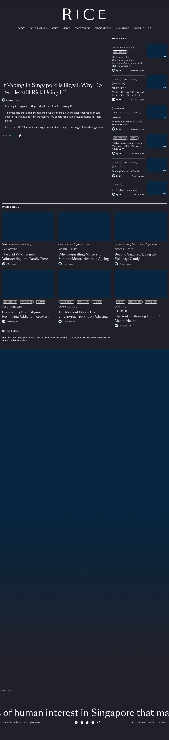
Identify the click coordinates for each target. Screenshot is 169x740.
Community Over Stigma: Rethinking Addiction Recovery (25, 314)
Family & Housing (10, 244)
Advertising (122, 28)
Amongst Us (9, 249)
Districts (116, 117)
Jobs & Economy (120, 52)
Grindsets (121, 311)
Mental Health (130, 79)
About (152, 722)
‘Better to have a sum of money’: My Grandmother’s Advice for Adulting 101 (128, 146)
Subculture (118, 166)
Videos (66, 28)
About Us (139, 28)
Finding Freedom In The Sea (126, 171)
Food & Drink (118, 108)
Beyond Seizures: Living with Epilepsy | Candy (136, 256)
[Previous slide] (3, 690)
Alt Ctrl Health (119, 88)
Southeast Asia (38, 28)
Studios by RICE (103, 28)
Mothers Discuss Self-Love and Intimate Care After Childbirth (128, 94)
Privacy (163, 722)
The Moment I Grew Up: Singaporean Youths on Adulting (83, 314)
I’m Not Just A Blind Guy (124, 189)
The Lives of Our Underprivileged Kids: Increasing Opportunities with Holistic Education (127, 61)
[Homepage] (84, 14)
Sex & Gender (118, 83)
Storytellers (82, 28)
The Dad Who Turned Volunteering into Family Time (25, 256)
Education (120, 302)
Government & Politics (122, 48)
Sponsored (25, 244)
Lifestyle (117, 79)
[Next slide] (9, 690)
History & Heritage (121, 113)
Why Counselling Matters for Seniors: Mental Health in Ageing (83, 256)
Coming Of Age (67, 307)
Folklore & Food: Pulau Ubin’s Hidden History (127, 123)
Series (54, 28)
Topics (21, 28)
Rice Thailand (138, 722)
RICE (121, 70)
